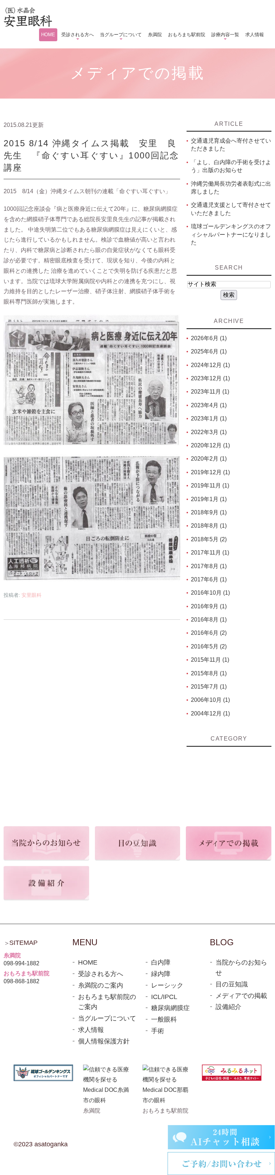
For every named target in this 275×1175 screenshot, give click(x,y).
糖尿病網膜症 (170, 1008)
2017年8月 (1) (209, 566)
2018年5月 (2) (209, 539)
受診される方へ (100, 973)
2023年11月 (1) (210, 392)
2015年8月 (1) (209, 673)
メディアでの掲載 (241, 995)
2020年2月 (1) (209, 459)
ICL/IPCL (164, 996)
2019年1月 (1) (209, 499)
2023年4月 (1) (209, 405)
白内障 (160, 962)
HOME (87, 962)
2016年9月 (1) (209, 606)
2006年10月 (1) (210, 700)
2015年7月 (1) (209, 687)
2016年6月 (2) (209, 633)
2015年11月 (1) (210, 660)
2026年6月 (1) (209, 338)
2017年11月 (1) (210, 553)
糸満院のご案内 (100, 985)
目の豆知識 (232, 984)
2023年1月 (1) (209, 418)
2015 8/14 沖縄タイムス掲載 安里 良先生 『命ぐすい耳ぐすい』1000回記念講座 (91, 155)
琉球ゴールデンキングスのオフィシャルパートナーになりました (231, 234)
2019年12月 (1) (210, 472)
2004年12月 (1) (210, 713)
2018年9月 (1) (209, 512)
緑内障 (160, 973)
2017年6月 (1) (209, 579)
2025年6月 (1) (209, 351)
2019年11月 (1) (210, 485)
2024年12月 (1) (210, 365)
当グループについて (107, 1018)
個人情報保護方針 (104, 1041)
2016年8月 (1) (209, 620)
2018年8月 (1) (209, 526)
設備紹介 (228, 1006)
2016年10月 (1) (210, 593)
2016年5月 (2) (209, 646)
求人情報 (91, 1029)
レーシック (167, 985)
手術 (157, 1030)
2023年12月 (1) (210, 378)
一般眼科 (164, 1019)
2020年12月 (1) (210, 445)
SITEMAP (23, 942)
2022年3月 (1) (209, 432)
